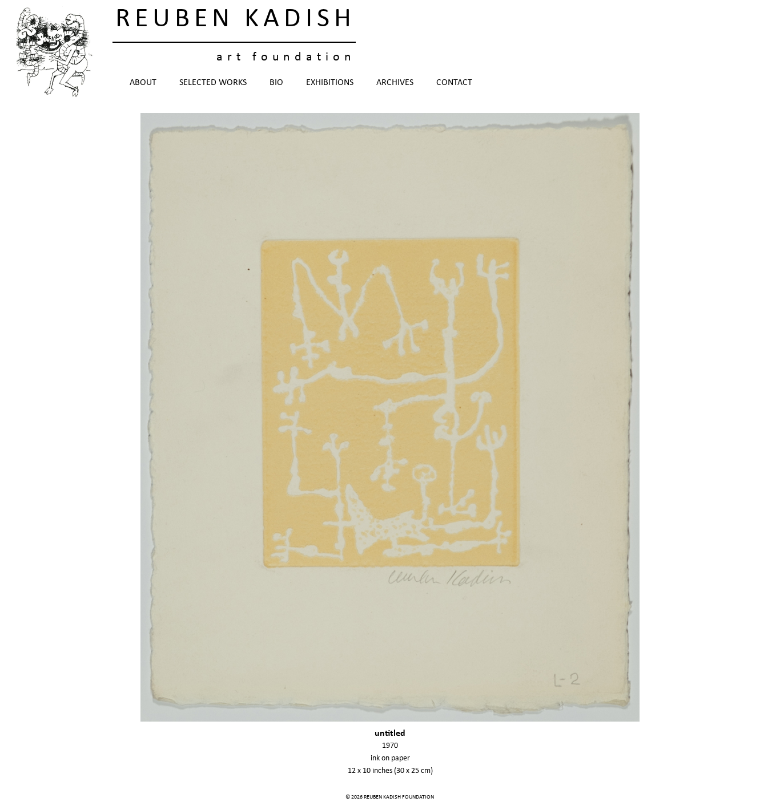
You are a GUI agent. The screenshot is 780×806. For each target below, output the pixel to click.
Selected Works (213, 82)
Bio (276, 82)
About (143, 82)
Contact (454, 82)
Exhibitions (329, 82)
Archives (394, 82)
